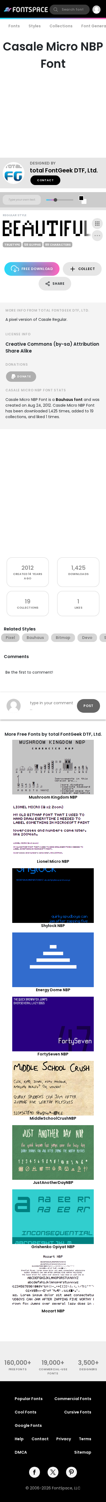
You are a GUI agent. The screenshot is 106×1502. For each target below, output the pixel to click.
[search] (69, 9)
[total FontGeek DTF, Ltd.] (16, 173)
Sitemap (82, 1452)
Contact (45, 180)
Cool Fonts (25, 1412)
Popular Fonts (29, 1398)
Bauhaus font (69, 399)
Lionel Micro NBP (53, 861)
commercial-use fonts (53, 1371)
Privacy (63, 1439)
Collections (61, 26)
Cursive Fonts (77, 1412)
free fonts (18, 1369)
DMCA (21, 1452)
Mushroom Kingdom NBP (53, 797)
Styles (35, 26)
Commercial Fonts (72, 1398)
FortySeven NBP (53, 1054)
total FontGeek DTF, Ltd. (64, 170)
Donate (24, 376)
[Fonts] (26, 9)
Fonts (14, 26)
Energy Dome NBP (53, 990)
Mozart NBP (53, 1311)
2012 (27, 568)
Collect (86, 268)
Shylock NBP (53, 925)
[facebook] (34, 1472)
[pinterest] (71, 1472)
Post (88, 705)
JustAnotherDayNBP (53, 1182)
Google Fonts (28, 1425)
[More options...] (97, 235)
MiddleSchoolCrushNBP (53, 1118)
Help (19, 1439)
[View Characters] (97, 223)
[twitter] (53, 1472)
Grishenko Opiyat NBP (53, 1246)
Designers (88, 1369)
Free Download (37, 268)
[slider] (55, 200)
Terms (85, 1439)
